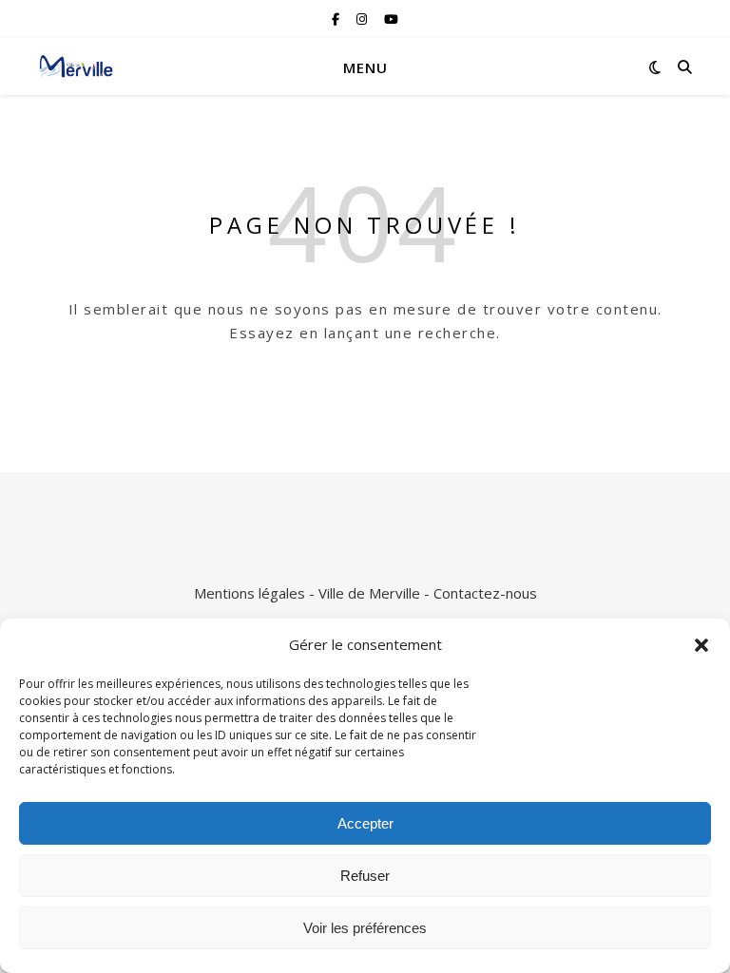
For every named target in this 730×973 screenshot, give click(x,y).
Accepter (365, 823)
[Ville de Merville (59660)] (76, 66)
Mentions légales (249, 592)
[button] (701, 645)
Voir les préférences (365, 928)
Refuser (365, 876)
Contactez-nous (485, 592)
